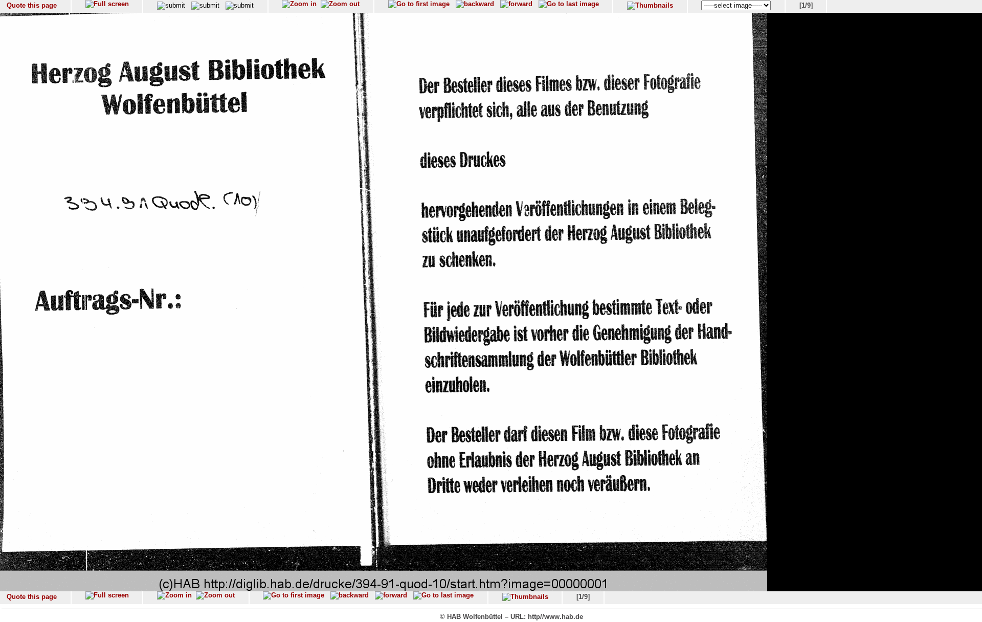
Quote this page (32, 5)
